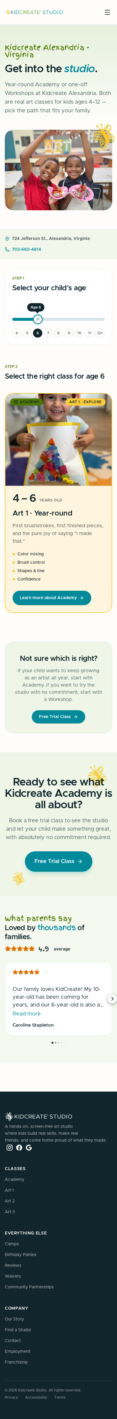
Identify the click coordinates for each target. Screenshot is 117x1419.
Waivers (13, 1276)
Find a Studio (18, 1330)
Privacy (11, 1397)
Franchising (16, 1362)
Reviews (13, 1266)
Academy (14, 1180)
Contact (13, 1341)
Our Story (14, 1319)
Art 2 (10, 1201)
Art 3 (10, 1212)
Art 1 (9, 1190)
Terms (59, 1397)
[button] (5, 999)
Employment (17, 1352)
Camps (12, 1244)
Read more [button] (27, 1014)
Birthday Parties (20, 1255)
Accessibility (36, 1397)
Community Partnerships (29, 1287)
